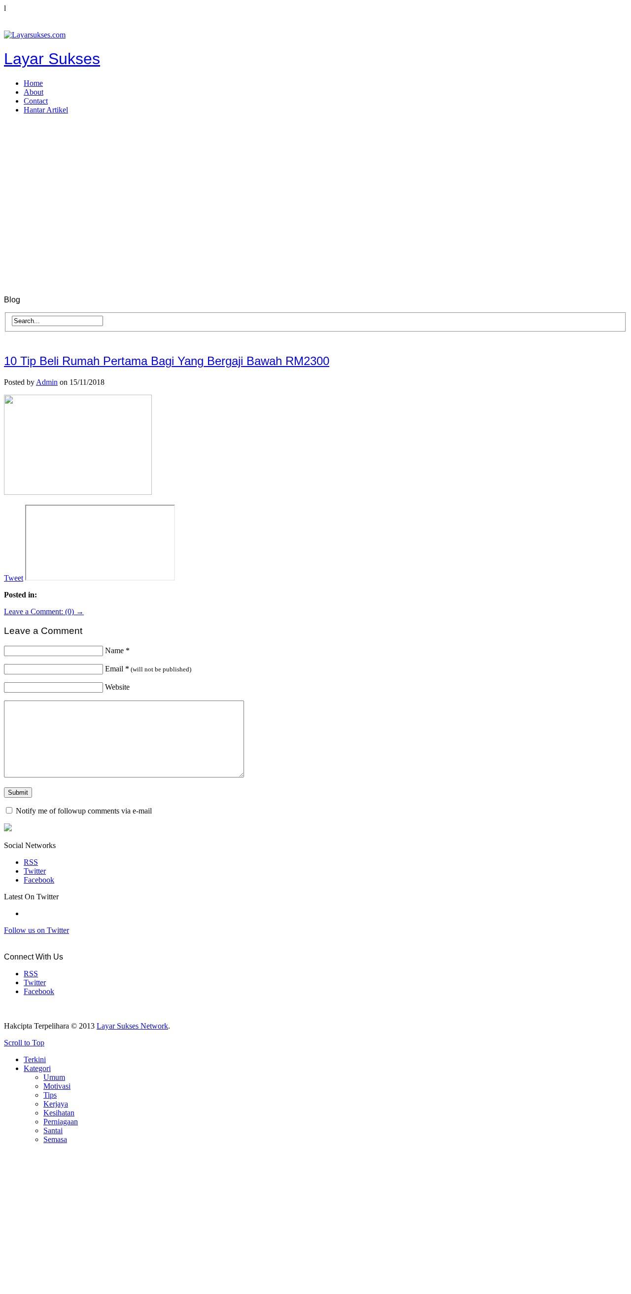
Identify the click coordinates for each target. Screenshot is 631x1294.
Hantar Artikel (46, 110)
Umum (54, 1077)
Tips (50, 1095)
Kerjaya (55, 1104)
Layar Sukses (52, 59)
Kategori (37, 1068)
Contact (36, 101)
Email (148, 669)
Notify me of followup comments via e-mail (84, 811)
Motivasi (56, 1086)
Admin (47, 382)
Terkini (35, 1059)
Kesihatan (58, 1113)
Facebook (39, 880)
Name (117, 650)
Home (33, 83)
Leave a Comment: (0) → (44, 611)
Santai (53, 1130)
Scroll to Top (24, 1042)
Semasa (55, 1139)
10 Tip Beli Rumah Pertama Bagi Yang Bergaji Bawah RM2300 (166, 361)
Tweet (13, 578)
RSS (31, 862)
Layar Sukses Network (132, 1026)
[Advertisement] (315, 191)
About (33, 92)
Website (117, 687)
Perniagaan (60, 1121)
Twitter (35, 871)
